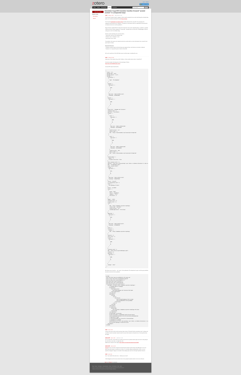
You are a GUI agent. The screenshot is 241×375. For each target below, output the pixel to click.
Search (94, 18)
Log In (144, 1)
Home (95, 7)
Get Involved (114, 7)
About (121, 366)
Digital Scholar (101, 367)
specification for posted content (117, 21)
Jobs (118, 366)
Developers (100, 366)
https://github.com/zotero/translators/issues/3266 (129, 342)
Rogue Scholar (124, 18)
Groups (98, 7)
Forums (109, 7)
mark (106, 15)
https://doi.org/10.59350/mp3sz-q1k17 (112, 63)
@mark (106, 347)
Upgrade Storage (145, 4)
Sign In (106, 362)
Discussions (95, 16)
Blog (93, 366)
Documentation (104, 7)
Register (147, 1)
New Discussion (98, 11)
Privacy (110, 366)
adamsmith (107, 337)
